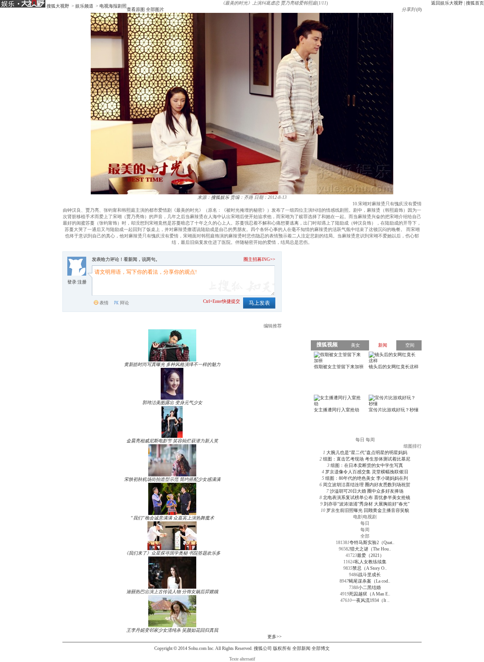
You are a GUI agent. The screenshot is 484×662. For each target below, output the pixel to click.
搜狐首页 (475, 3)
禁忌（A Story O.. (369, 568)
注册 (82, 282)
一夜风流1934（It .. (370, 600)
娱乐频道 (84, 6)
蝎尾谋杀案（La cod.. (369, 581)
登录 (71, 282)
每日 (364, 523)
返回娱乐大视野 (447, 3)
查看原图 (136, 9)
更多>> (274, 636)
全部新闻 (301, 648)
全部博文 (321, 648)
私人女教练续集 (370, 561)
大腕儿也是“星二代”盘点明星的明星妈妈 (366, 452)
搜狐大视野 (58, 6)
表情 (104, 302)
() (419, 9)
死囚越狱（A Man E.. (369, 594)
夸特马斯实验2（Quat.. (371, 542)
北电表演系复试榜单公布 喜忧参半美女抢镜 (366, 497)
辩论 (124, 302)
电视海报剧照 (113, 6)
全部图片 (155, 9)
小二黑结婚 (369, 587)
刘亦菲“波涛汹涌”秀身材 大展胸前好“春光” (367, 504)
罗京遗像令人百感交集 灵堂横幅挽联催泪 (366, 471)
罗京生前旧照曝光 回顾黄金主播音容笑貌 (367, 510)
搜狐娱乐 (220, 197)
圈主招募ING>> (259, 259)
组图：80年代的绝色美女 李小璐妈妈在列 (366, 478)
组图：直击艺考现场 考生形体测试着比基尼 (366, 459)
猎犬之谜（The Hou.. (370, 549)
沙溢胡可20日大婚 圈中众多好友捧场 (366, 491)
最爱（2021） (370, 555)
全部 (364, 536)
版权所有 (282, 648)
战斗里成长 (369, 574)
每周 (364, 529)
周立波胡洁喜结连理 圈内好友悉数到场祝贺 (366, 484)
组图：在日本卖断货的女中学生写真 (366, 465)
